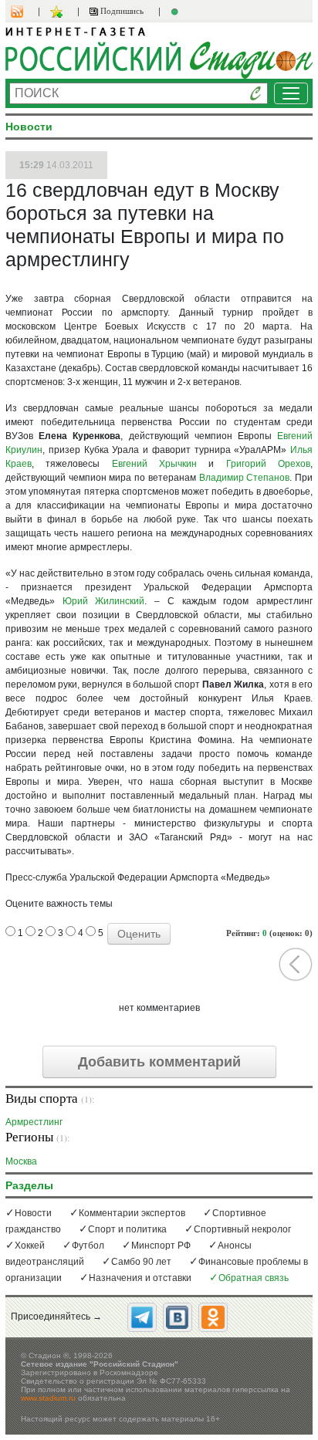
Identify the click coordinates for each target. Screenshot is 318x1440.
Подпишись (121, 10)
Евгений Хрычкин (154, 463)
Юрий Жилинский (104, 601)
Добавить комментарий (159, 1062)
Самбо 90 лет (141, 1261)
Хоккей (30, 1245)
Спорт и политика (127, 1229)
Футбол (88, 1245)
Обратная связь (253, 1278)
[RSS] (25, 12)
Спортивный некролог (242, 1229)
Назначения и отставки (140, 1278)
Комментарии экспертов (132, 1213)
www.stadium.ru (48, 1398)
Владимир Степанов (244, 477)
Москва (21, 1161)
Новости (33, 1213)
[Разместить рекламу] (177, 12)
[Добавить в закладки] (58, 12)
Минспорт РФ (161, 1245)
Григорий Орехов (268, 463)
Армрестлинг (34, 1122)
